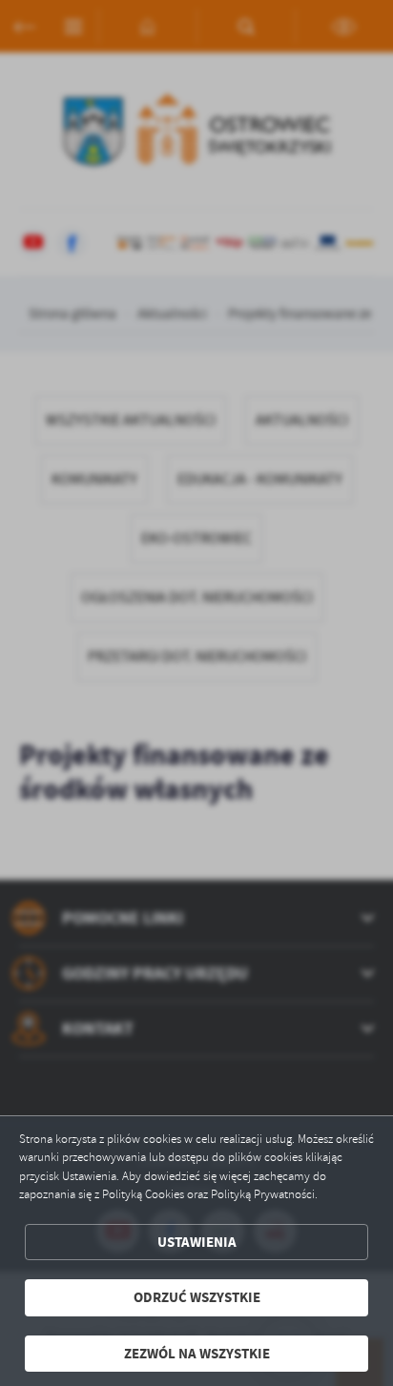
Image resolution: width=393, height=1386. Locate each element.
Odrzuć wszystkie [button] (197, 1297)
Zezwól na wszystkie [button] (197, 1353)
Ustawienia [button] (197, 1242)
